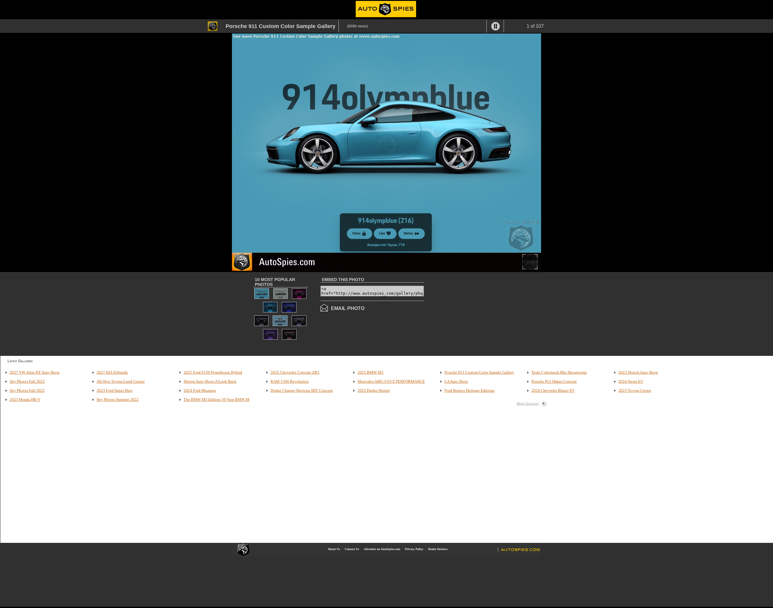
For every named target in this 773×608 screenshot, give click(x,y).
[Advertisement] (474, 313)
